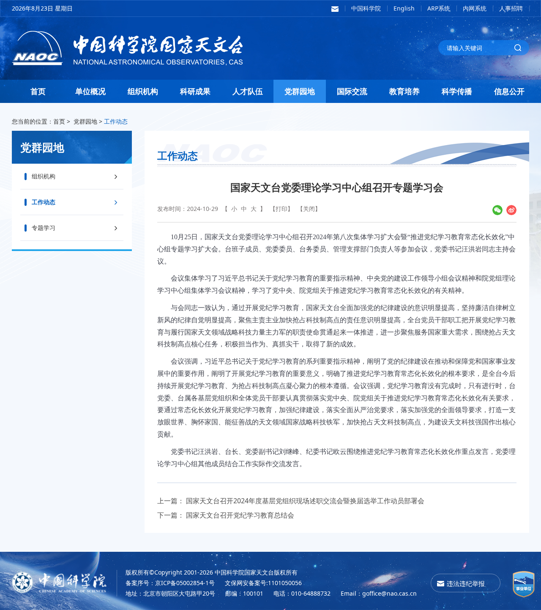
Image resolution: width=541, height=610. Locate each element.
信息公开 (509, 91)
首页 (38, 91)
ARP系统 (438, 8)
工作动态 (116, 121)
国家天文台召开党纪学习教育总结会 (240, 515)
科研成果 (195, 91)
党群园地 (299, 91)
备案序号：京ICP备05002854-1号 (170, 583)
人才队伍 (247, 91)
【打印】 (281, 209)
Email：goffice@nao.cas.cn (379, 593)
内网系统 (474, 8)
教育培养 (404, 91)
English (404, 8)
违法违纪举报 (466, 583)
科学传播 (457, 91)
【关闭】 (309, 209)
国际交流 (352, 91)
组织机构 (143, 91)
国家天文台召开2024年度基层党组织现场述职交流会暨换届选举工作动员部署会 (305, 500)
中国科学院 (366, 8)
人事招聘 (511, 8)
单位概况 (90, 91)
